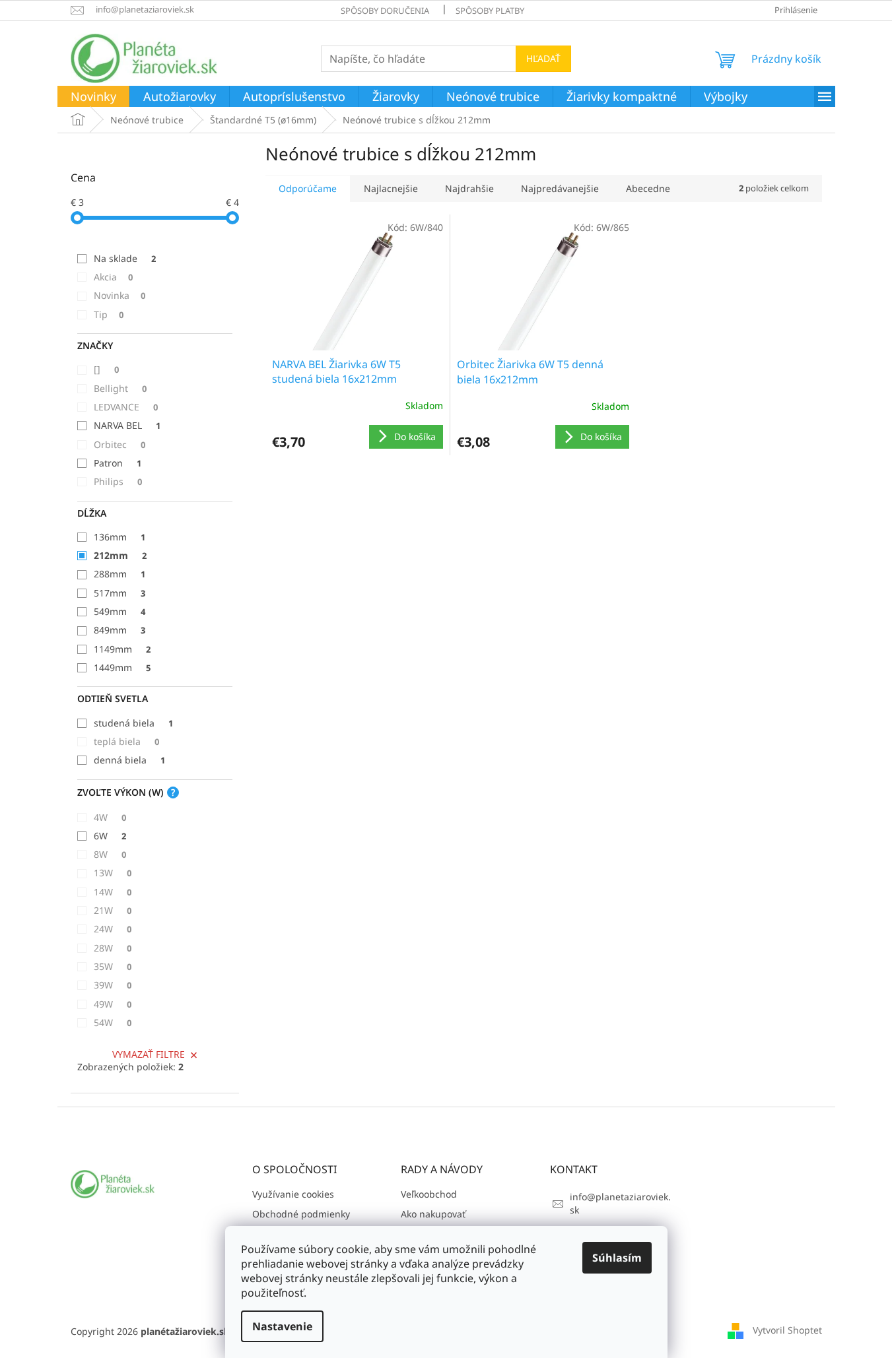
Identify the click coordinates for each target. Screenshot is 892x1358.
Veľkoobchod (429, 1194)
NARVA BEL (127, 425)
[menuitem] (93, 97)
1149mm (122, 649)
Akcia (113, 277)
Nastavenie (282, 1326)
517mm (119, 593)
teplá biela (126, 741)
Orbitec (119, 444)
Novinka (119, 295)
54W (112, 1022)
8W (110, 854)
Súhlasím (617, 1257)
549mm (119, 611)
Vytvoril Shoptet (787, 1330)
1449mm (122, 667)
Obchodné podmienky (301, 1214)
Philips (118, 481)
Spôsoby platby (490, 10)
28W (112, 948)
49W (112, 1004)
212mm (120, 555)
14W (112, 892)
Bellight (120, 388)
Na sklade (125, 258)
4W (110, 817)
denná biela (129, 760)
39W (112, 985)
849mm (119, 630)
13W (112, 872)
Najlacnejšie (391, 188)
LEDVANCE (126, 407)
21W (112, 910)
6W (110, 835)
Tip (108, 314)
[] (106, 369)
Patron (117, 463)
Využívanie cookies (293, 1194)
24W (112, 928)
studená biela (133, 723)
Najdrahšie (469, 188)
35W (112, 966)
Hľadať (543, 58)
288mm (119, 573)
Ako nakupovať (433, 1214)
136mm (119, 537)
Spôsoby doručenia (385, 10)
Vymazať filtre (148, 1054)
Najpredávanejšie (560, 188)
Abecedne (648, 188)
